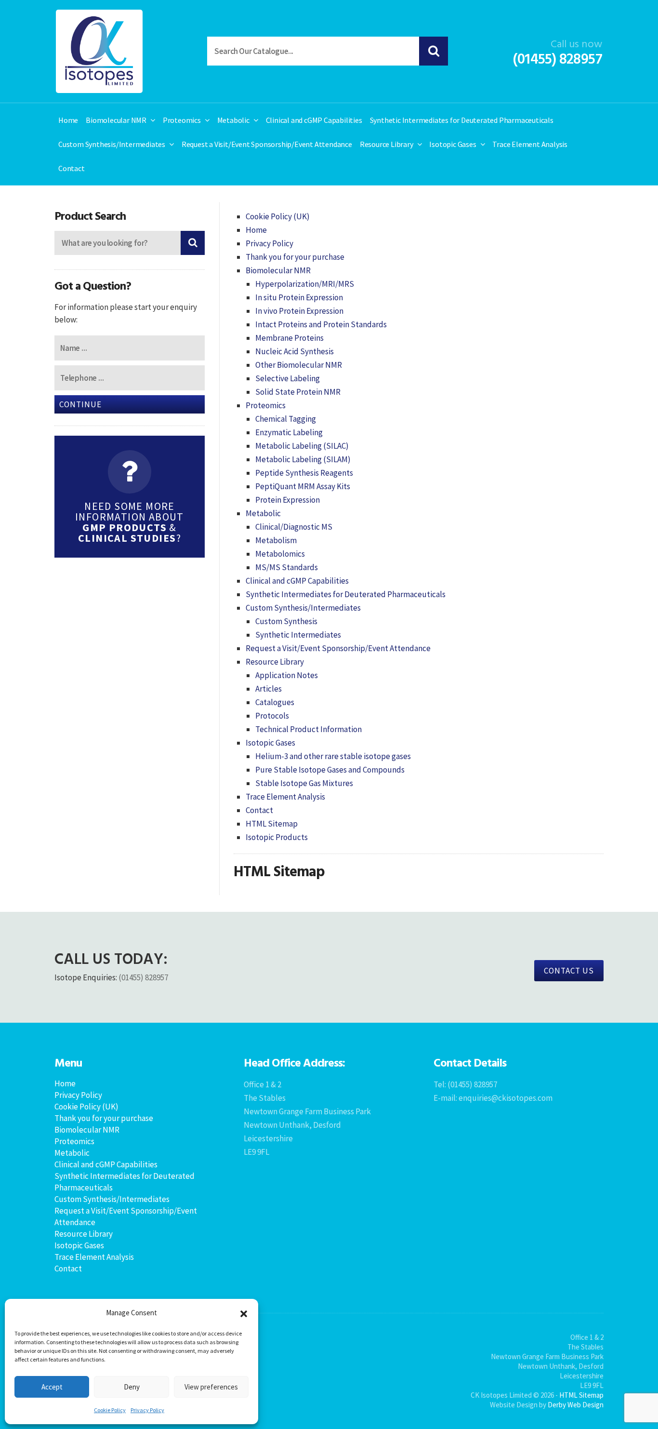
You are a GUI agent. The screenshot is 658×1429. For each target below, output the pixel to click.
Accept (52, 1386)
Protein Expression (287, 499)
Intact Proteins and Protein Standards (321, 324)
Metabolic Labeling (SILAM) (303, 459)
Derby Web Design (576, 1404)
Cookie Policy (110, 1410)
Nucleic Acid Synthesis (294, 351)
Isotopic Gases (452, 144)
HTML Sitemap (272, 823)
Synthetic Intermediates (298, 634)
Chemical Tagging (285, 419)
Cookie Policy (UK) (278, 216)
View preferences (211, 1386)
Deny (132, 1386)
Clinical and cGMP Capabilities (314, 120)
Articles (268, 688)
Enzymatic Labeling (289, 432)
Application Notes (286, 675)
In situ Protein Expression (299, 297)
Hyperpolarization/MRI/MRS (304, 284)
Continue (80, 404)
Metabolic (233, 120)
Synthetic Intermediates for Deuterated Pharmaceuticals (461, 120)
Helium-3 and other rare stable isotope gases (333, 756)
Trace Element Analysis (529, 144)
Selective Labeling (287, 378)
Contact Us (569, 970)
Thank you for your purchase (295, 257)
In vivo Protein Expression (299, 311)
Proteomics (182, 120)
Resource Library (386, 144)
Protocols (272, 715)
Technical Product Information (308, 729)
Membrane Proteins (289, 338)
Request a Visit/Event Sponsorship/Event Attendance (267, 144)
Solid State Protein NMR (298, 392)
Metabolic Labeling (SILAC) (302, 446)
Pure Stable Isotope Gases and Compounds (330, 769)
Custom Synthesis (286, 621)
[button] (244, 1313)
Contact (71, 168)
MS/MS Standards (286, 567)
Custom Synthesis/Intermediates (111, 144)
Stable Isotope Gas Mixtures (304, 783)
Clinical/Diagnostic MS (293, 526)
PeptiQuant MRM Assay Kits (302, 486)
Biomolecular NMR (116, 120)
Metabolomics (280, 553)
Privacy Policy (147, 1410)
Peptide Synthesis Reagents (304, 472)
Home (68, 120)
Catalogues (274, 702)
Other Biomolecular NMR (298, 365)
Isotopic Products (277, 837)
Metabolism (276, 540)
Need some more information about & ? (129, 522)
